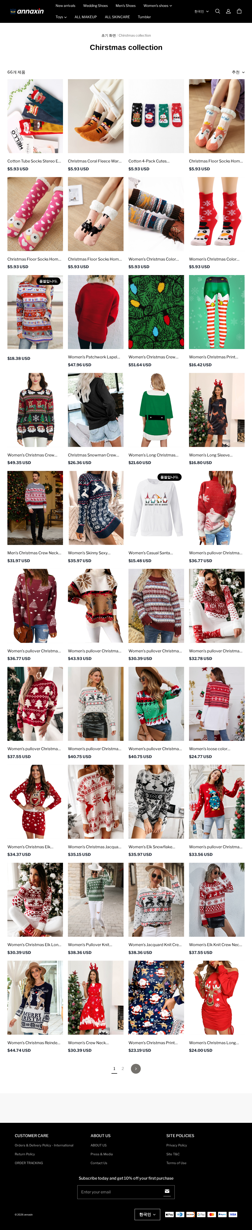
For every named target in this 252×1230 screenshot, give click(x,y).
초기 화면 (108, 35)
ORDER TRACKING (29, 1163)
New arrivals (65, 5)
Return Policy (25, 1154)
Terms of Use (176, 1163)
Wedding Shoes (95, 5)
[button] (217, 11)
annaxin (28, 1214)
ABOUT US (99, 1145)
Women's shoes (155, 5)
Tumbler (144, 17)
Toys (59, 17)
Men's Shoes (126, 5)
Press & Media (102, 1154)
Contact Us (99, 1163)
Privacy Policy (176, 1145)
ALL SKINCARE (117, 17)
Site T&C (173, 1154)
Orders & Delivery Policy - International (44, 1145)
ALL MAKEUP (86, 17)
